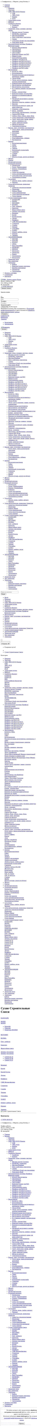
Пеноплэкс (15, 252)
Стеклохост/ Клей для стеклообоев (23, 40)
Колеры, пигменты (11, 839)
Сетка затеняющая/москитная (21, 174)
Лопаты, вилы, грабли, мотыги (22, 181)
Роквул (14, 254)
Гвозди (14, 146)
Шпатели (8, 785)
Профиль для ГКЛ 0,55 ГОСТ (21, 63)
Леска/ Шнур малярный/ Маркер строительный (20, 754)
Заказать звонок (6, 288)
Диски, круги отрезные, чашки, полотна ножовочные (22, 80)
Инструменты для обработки (21, 85)
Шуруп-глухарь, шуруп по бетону (23, 157)
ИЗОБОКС (15, 247)
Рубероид (15, 170)
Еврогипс (15, 208)
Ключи (7, 749)
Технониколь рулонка (19, 177)
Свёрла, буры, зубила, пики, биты (23, 116)
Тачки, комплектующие (19, 122)
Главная (7, 5)
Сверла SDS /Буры (18, 114)
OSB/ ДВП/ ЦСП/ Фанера (16, 11)
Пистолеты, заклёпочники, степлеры (24, 112)
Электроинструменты (19, 126)
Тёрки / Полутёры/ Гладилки (14, 778)
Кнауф (14, 215)
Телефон (3, 301)
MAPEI (14, 201)
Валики (7, 797)
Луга (6, 768)
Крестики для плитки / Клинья (14, 751)
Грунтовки (15, 133)
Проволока (15, 189)
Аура (6, 838)
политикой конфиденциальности (13, 1418)
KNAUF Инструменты (19, 47)
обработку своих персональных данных (18, 311)
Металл (10, 158)
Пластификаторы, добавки (20, 138)
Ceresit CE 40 (9, 942)
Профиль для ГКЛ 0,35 (19, 59)
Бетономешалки (17, 73)
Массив (7, 684)
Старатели (15, 223)
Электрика (11, 262)
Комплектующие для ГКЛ (20, 54)
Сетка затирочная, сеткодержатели (23, 117)
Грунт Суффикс (10, 834)
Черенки (15, 182)
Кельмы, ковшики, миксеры (14, 747)
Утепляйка (15, 228)
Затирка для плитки (18, 211)
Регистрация (9, 322)
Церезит (14, 233)
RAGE (7, 733)
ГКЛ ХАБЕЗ (16, 52)
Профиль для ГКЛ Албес (20, 68)
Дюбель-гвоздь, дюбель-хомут (14, 862)
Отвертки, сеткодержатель (20, 109)
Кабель (14, 264)
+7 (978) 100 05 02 (7, 286)
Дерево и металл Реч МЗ (12, 867)
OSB (13, 13)
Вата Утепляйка (17, 245)
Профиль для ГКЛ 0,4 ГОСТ (21, 61)
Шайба (14, 155)
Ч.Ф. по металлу (10, 875)
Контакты (8, 276)
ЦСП (13, 18)
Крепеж (10, 141)
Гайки (14, 145)
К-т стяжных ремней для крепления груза (21, 411)
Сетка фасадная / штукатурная (22, 175)
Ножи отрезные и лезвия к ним (15, 756)
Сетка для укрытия (18, 172)
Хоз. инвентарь (13, 261)
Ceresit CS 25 (9, 944)
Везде (6, 597)
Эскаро (7, 843)
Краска (14, 134)
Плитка (10, 160)
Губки (6, 745)
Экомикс (15, 235)
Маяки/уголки (16, 56)
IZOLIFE (15, 240)
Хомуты (7, 761)
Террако (14, 227)
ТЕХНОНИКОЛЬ (10, 698)
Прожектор (15, 269)
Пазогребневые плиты (19, 58)
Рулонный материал (14, 163)
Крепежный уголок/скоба (20, 150)
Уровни (7, 773)
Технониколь (16, 256)
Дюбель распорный (11, 860)
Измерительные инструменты (21, 83)
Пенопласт (15, 251)
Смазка (14, 39)
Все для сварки (9, 744)
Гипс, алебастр (17, 206)
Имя (2, 297)
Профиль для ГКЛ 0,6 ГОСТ (21, 64)
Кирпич (14, 27)
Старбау (14, 225)
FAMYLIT (8, 677)
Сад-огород (12, 179)
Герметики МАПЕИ (11, 928)
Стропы (14, 153)
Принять (21, 1423)
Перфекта (15, 220)
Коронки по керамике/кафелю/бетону (20, 416)
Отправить (5, 314)
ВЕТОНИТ (15, 203)
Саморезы (15, 151)
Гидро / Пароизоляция (19, 167)
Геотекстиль (16, 165)
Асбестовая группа (14, 20)
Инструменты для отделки (20, 87)
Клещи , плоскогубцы (19, 92)
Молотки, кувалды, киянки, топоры (23, 102)
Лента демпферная (11, 752)
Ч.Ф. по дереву (9, 874)
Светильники (16, 271)
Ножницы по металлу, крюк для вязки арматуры (20, 804)
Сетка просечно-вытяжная (20, 194)
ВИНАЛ (11, 22)
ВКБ (6, 679)
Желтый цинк (9, 868)
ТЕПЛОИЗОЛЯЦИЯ (15, 237)
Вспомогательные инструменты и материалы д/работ (23, 75)
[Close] (1, 296)
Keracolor (8, 925)
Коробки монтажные (19, 268)
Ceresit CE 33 (9, 940)
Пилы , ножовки (17, 110)
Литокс (14, 218)
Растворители (16, 140)
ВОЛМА (15, 204)
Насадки (15, 104)
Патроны (7, 810)
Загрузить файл (6, 305)
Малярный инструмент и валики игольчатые (19, 795)
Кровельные (9, 870)
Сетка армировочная (19, 192)
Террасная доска (13, 259)
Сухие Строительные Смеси (17, 198)
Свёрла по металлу (11, 817)
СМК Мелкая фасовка (19, 222)
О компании (9, 274)
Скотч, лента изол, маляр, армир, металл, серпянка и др (22, 120)
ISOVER (15, 239)
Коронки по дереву (11, 793)
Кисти (7, 798)
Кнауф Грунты (17, 216)
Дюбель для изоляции (12, 858)
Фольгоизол (16, 257)
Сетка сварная (16, 196)
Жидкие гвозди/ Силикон (20, 32)
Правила (7, 783)
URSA (14, 244)
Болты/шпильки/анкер (19, 143)
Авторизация (9, 324)
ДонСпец (11, 10)
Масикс (7, 682)
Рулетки (7, 771)
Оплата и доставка (11, 273)
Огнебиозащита (17, 136)
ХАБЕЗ (14, 230)
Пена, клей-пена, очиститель (21, 37)
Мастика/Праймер (18, 35)
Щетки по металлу (18, 124)
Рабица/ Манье (17, 191)
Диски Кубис (16, 78)
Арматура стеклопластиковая (21, 187)
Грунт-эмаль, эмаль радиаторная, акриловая (19, 831)
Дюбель (14, 148)
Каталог (7, 6)
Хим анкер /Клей (17, 42)
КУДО (7, 696)
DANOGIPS (16, 199)
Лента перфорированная (12, 781)
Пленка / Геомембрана (19, 169)
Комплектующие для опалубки (22, 93)
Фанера (14, 17)
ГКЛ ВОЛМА (16, 51)
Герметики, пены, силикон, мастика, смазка (19, 353)
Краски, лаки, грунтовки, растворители (21, 128)
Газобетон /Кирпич (14, 23)
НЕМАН (15, 249)
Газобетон (15, 25)
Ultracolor (8, 926)
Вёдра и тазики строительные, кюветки (17, 742)
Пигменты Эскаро (10, 841)
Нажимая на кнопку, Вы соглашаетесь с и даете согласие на (18, 310)
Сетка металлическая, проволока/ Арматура (19, 503)
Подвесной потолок (14, 162)
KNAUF (15, 242)
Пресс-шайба (9, 872)
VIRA (6, 735)
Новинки (11, 8)
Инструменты (12, 69)
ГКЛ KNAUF (16, 49)
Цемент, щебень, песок (19, 232)
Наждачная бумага (10, 776)
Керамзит (15, 213)
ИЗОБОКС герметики (19, 34)
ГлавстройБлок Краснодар (13, 681)
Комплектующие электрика (21, 266)
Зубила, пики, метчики (12, 815)
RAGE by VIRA (17, 71)
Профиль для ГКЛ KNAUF (21, 66)
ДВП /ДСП (15, 15)
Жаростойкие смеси (18, 210)
